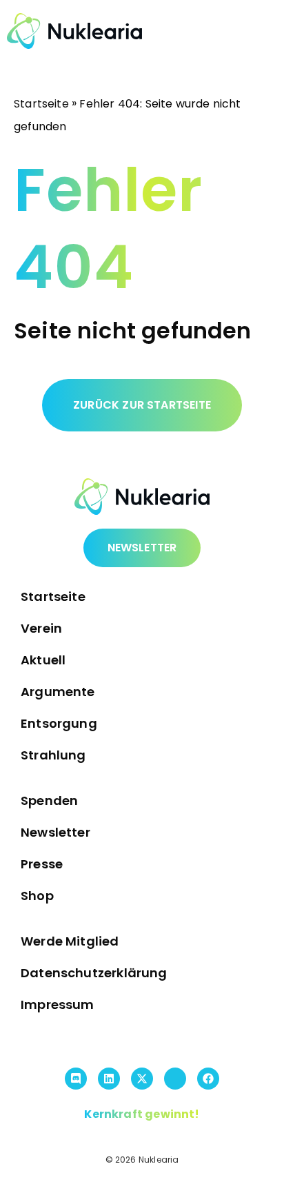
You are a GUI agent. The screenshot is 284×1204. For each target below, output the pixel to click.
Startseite (41, 104)
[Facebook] (208, 1079)
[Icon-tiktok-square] (175, 1079)
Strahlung (53, 755)
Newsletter (55, 832)
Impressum (57, 1004)
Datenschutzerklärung (94, 972)
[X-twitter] (142, 1079)
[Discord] (76, 1079)
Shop (37, 895)
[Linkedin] (109, 1079)
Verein (41, 628)
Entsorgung (59, 723)
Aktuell (43, 660)
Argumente (58, 691)
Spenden (49, 800)
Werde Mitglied (70, 941)
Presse (42, 864)
